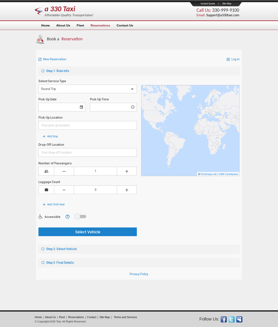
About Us (50, 317)
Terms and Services (125, 317)
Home (38, 317)
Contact (91, 317)
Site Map (226, 3)
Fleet (62, 317)
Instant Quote (208, 3)
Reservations (76, 317)
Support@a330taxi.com (222, 15)
